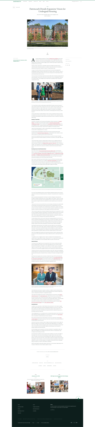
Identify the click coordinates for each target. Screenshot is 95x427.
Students (40, 365)
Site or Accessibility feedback (45, 422)
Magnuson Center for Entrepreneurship (43, 154)
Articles (47, 6)
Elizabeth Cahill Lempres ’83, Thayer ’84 (49, 143)
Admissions (25, 1)
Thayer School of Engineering (46, 153)
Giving (47, 1)
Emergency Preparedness (36, 406)
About (40, 1)
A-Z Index (38, 422)
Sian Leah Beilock (58, 362)
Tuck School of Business (37, 153)
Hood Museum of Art (56, 258)
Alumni (44, 365)
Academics (30, 1)
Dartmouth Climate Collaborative (43, 132)
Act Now (52, 409)
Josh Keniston (60, 314)
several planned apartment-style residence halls (47, 150)
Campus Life (36, 1)
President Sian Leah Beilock (53, 58)
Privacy (33, 422)
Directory (19, 408)
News (44, 1)
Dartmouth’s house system (52, 160)
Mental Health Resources (36, 408)
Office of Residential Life (49, 362)
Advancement (49, 365)
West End (41, 362)
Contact (19, 404)
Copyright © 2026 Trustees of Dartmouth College (24, 422)
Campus (47, 356)
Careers (34, 404)
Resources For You (75, 1)
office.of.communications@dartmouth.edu (53, 351)
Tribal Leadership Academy (48, 302)
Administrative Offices (20, 406)
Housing (54, 365)
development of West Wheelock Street (54, 123)
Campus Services (35, 362)
